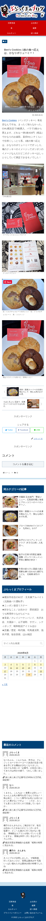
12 (17, 668)
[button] (41, 643)
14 (29, 668)
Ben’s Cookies (9, 120)
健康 (33, 905)
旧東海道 (12, 902)
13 (23, 668)
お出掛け (33, 902)
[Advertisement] (23, 714)
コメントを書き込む (23, 464)
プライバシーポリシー (12, 913)
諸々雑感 (33, 909)
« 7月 (5, 684)
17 (5, 671)
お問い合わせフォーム (33, 913)
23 (41, 671)
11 (11, 668)
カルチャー (12, 909)
